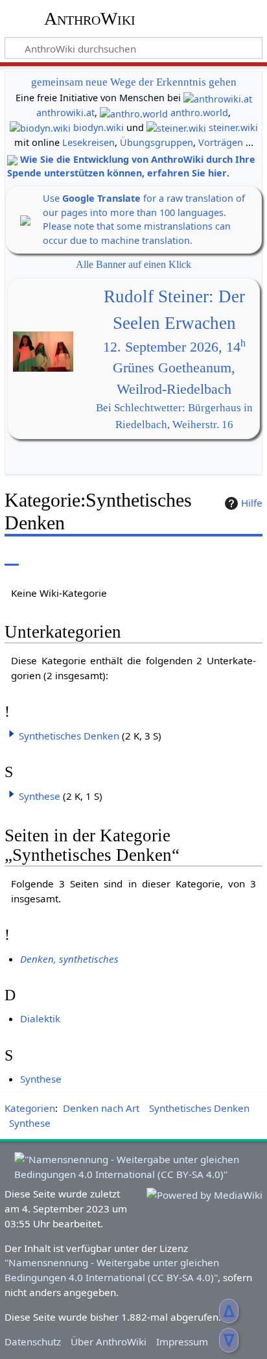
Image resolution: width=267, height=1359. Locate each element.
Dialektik (40, 1018)
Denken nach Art (101, 1107)
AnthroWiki (89, 19)
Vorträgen (220, 142)
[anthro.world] (134, 112)
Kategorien (30, 1107)
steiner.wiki (233, 127)
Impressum (182, 1341)
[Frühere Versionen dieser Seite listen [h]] (222, 556)
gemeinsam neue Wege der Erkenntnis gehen (134, 82)
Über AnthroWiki (108, 1341)
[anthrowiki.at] (217, 97)
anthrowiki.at (65, 112)
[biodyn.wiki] (40, 127)
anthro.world (199, 112)
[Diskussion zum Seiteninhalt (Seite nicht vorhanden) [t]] (41, 556)
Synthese (39, 795)
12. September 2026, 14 (174, 347)
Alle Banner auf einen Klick (133, 264)
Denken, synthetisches (69, 958)
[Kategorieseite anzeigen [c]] (12, 556)
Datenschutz (33, 1341)
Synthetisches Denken (69, 735)
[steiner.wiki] (176, 127)
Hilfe (251, 502)
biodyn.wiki (98, 127)
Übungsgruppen (156, 142)
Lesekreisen (88, 142)
